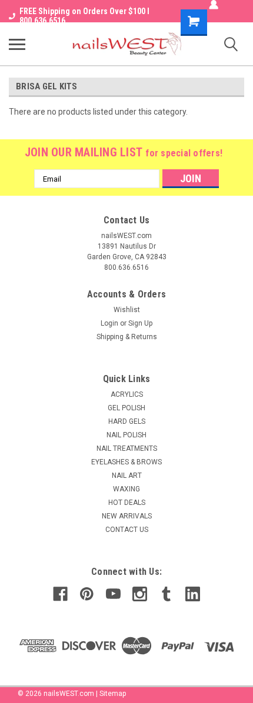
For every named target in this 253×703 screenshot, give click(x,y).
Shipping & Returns (126, 337)
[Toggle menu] (17, 44)
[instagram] (139, 594)
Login (109, 323)
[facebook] (60, 594)
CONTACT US (126, 529)
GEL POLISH (126, 408)
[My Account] (213, 4)
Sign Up (140, 323)
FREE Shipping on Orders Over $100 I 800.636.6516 (84, 15)
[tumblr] (166, 594)
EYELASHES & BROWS (126, 462)
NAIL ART (127, 475)
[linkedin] (192, 594)
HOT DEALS (126, 502)
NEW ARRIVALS (127, 516)
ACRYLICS (127, 394)
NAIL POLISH (126, 435)
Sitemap (112, 693)
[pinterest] (86, 594)
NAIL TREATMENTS (126, 448)
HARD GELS (126, 421)
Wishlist (127, 310)
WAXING (126, 489)
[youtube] (113, 594)
